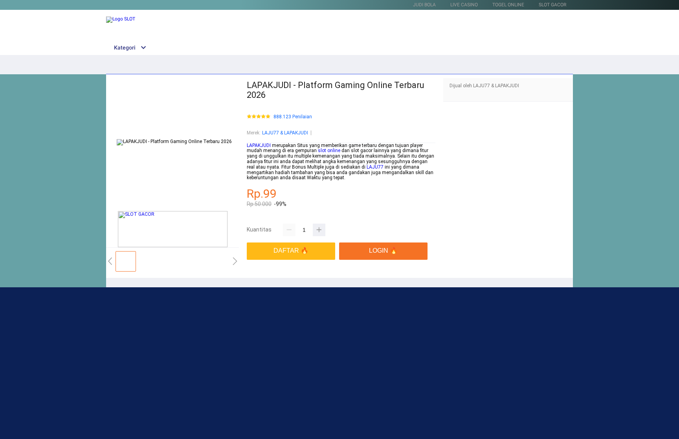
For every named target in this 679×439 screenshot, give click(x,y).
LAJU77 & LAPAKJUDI (285, 133)
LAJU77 (375, 167)
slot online (329, 150)
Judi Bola (424, 4)
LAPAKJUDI (259, 145)
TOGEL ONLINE (508, 4)
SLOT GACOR (552, 4)
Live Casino (464, 4)
